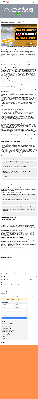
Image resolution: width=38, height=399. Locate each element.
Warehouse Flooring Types (6, 328)
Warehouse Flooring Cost (6, 326)
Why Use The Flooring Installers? (7, 325)
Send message (14, 317)
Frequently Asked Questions (7, 333)
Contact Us (4, 337)
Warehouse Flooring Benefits (7, 331)
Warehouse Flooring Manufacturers (8, 329)
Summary (3, 336)
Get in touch (19, 14)
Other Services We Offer (6, 334)
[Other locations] (34, 2)
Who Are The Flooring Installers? (7, 323)
